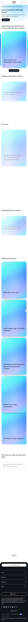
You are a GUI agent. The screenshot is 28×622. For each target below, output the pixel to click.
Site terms (8, 614)
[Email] (16, 607)
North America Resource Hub (7, 6)
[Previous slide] (10, 70)
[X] (2, 607)
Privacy (3, 614)
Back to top (13, 610)
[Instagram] (8, 607)
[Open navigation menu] (2, 2)
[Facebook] (4, 607)
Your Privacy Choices (15, 614)
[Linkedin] (6, 607)
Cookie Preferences (5, 616)
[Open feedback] (26, 311)
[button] (6, 19)
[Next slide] (17, 70)
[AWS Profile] (25, 2)
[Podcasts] (14, 607)
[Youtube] (12, 607)
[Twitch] (10, 607)
